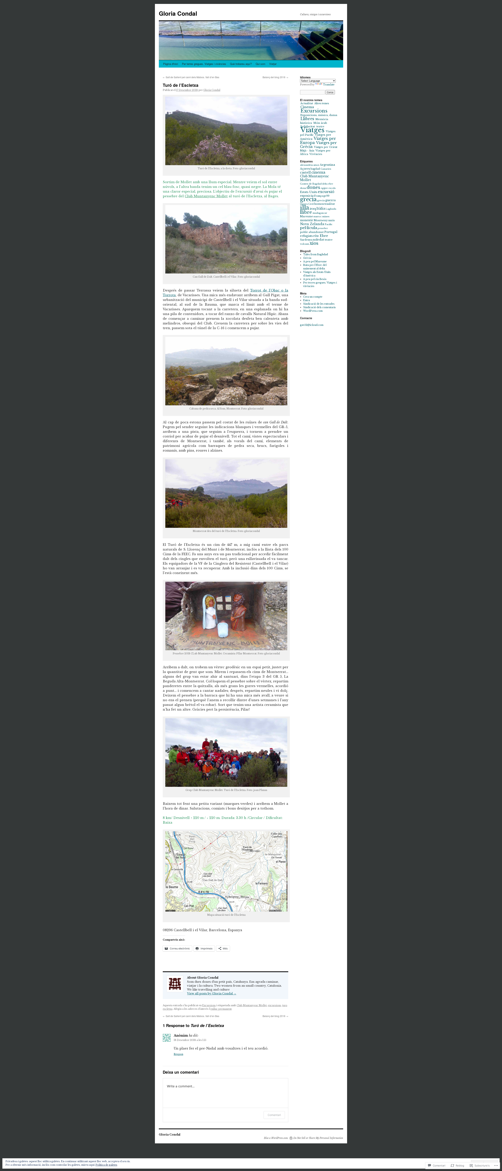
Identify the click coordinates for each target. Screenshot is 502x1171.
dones (313, 187)
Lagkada (331, 208)
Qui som (260, 64)
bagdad (315, 168)
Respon (178, 1054)
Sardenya (306, 239)
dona (303, 188)
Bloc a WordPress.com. (276, 1138)
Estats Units (308, 192)
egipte (324, 188)
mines (325, 216)
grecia (308, 199)
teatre (329, 239)
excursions (274, 1005)
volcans (304, 244)
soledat (318, 239)
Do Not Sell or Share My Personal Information (318, 1138)
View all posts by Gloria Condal (211, 993)
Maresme (306, 216)
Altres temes (321, 103)
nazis (331, 220)
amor (316, 165)
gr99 (326, 195)
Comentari (274, 1115)
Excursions (209, 1005)
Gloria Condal (178, 13)
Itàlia (320, 208)
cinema (318, 172)
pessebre (323, 228)
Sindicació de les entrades (319, 303)
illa (304, 207)
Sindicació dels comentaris (319, 307)
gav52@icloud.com (311, 324)
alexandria (306, 165)
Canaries (326, 169)
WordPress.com (313, 310)
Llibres (307, 118)
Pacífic (328, 224)
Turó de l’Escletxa (180, 85)
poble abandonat (312, 232)
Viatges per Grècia (318, 144)
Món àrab (320, 123)
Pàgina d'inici (170, 64)
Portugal (330, 232)
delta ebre (327, 184)
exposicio (307, 195)
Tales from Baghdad (315, 254)
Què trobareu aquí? (241, 64)
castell (305, 172)
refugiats (306, 236)
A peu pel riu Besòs (314, 279)
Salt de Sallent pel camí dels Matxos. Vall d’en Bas (191, 77)
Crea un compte (312, 296)
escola (332, 188)
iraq (313, 208)
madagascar (320, 213)
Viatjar (272, 64)
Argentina (327, 165)
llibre (306, 212)
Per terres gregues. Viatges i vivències (204, 64)
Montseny (321, 220)
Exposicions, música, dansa (318, 115)
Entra (306, 300)
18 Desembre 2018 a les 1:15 (190, 1040)
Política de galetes (106, 1164)
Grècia (307, 257)
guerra (330, 200)
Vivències (315, 154)
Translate (329, 84)
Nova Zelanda (312, 224)
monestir (306, 220)
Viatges (312, 130)
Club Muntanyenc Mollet (206, 196)
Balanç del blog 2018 (275, 77)
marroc (318, 216)
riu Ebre (320, 236)
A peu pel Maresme (315, 261)
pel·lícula (308, 228)
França (318, 195)
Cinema (307, 107)
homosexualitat (324, 203)
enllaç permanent (221, 1008)
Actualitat (306, 103)
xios (314, 243)
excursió (326, 191)
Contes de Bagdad (311, 183)
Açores (305, 168)
